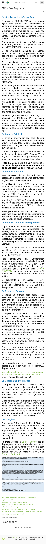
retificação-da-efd (7, 507)
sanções (39, 512)
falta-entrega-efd (7, 514)
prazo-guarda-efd (18, 514)
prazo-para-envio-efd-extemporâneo (25, 509)
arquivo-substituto (28, 504)
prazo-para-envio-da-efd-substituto (23, 507)
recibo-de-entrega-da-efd (17, 497)
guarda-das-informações (9, 502)
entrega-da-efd (31, 497)
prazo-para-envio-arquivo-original (12, 504)
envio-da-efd (5, 497)
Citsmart (15, 537)
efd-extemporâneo (7, 509)
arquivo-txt (5, 500)
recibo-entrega (24, 500)
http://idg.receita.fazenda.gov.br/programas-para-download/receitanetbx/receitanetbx (22, 373)
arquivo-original (22, 502)
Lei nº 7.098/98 (29, 442)
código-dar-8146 (30, 512)
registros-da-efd (14, 500)
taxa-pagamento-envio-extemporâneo (13, 512)
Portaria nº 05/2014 (11, 454)
